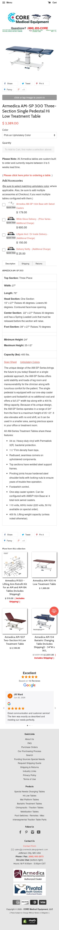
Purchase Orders (29, 747)
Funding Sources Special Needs (29, 759)
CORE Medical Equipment (35, 909)
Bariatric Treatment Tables (29, 803)
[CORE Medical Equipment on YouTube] (38, 832)
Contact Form (29, 845)
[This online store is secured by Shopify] (29, 923)
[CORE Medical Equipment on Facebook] (20, 832)
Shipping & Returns (29, 767)
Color (5, 129)
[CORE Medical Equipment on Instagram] (32, 832)
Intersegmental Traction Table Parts (29, 819)
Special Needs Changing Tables (29, 791)
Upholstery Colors (30, 362)
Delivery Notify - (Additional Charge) (33, 248)
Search (29, 755)
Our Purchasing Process (29, 751)
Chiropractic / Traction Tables (29, 807)
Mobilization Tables (30, 811)
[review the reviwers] (9, 704)
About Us (29, 739)
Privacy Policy (29, 775)
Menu (9, 2)
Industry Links (29, 771)
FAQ (30, 743)
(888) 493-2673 (36, 856)
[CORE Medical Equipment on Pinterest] (26, 832)
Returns (39, 263)
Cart (54, 2)
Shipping (25, 263)
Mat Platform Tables (29, 799)
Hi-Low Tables (29, 795)
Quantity (6, 142)
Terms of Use (29, 779)
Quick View (11, 207)
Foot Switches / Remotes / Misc (29, 815)
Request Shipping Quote (29, 763)
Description (10, 263)
